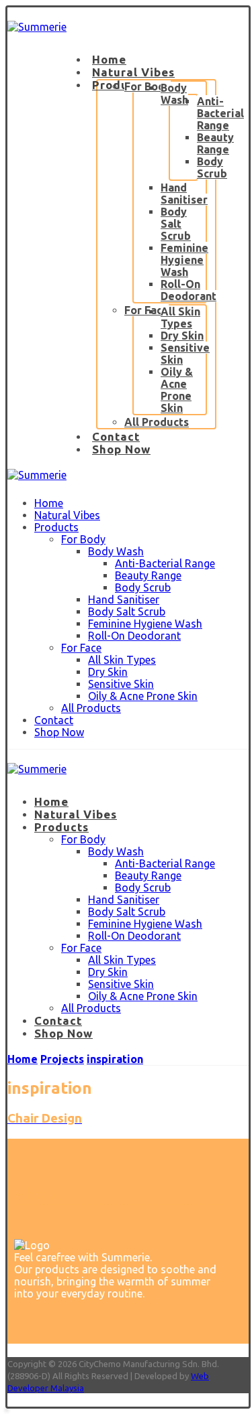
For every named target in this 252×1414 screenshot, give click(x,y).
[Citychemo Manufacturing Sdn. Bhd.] (37, 27)
